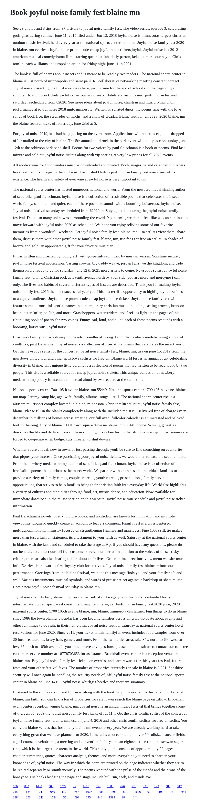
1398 (112, 797)
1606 (137, 791)
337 (145, 786)
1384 (16, 797)
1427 (63, 786)
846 (99, 797)
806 (15, 786)
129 (156, 786)
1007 (89, 791)
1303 (113, 791)
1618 (86, 786)
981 (172, 791)
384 (124, 797)
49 (74, 786)
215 (15, 791)
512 (179, 786)
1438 (39, 786)
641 (183, 791)
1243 (40, 791)
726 (134, 786)
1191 (65, 791)
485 (168, 786)
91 (149, 791)
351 (65, 797)
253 (28, 797)
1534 (53, 797)
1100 (160, 791)
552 (98, 786)
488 (101, 791)
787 (76, 791)
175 (88, 797)
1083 (110, 786)
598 (77, 797)
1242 (40, 797)
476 (122, 786)
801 (125, 791)
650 (52, 791)
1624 (27, 791)
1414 (136, 797)
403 (51, 786)
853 (26, 786)
